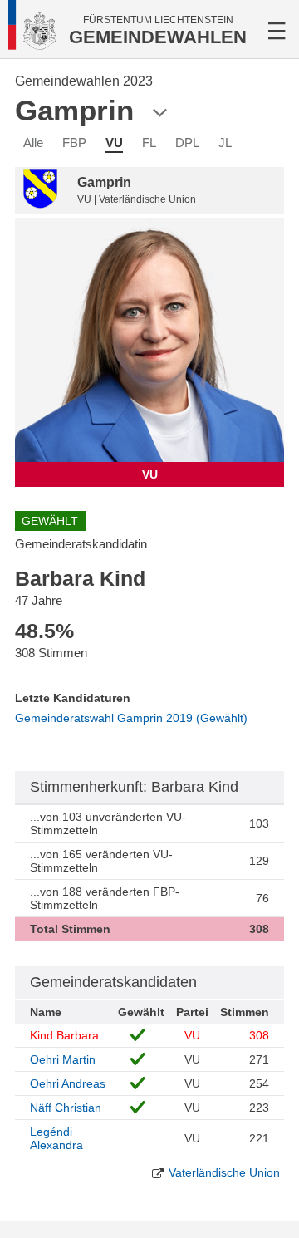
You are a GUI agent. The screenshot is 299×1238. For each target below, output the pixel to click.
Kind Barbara (64, 1035)
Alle (33, 142)
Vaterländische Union (224, 1172)
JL (225, 142)
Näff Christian (65, 1107)
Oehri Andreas (67, 1083)
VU (114, 142)
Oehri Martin (63, 1059)
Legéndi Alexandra (56, 1138)
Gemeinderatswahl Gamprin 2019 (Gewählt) (131, 718)
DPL (187, 142)
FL (149, 142)
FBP (74, 142)
